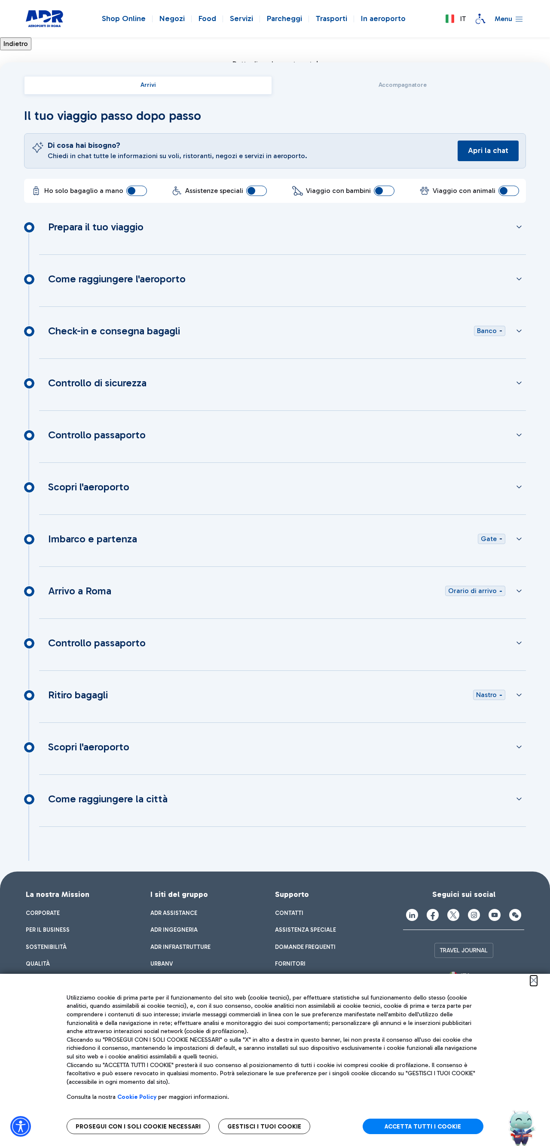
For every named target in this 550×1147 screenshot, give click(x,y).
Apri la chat (488, 150)
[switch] (136, 191)
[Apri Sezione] (519, 227)
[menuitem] (43, 913)
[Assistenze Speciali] (480, 19)
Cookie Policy (136, 1097)
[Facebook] (433, 915)
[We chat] (515, 915)
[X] (453, 915)
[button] (455, 19)
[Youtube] (495, 915)
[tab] (148, 85)
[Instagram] (474, 915)
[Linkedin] (412, 915)
